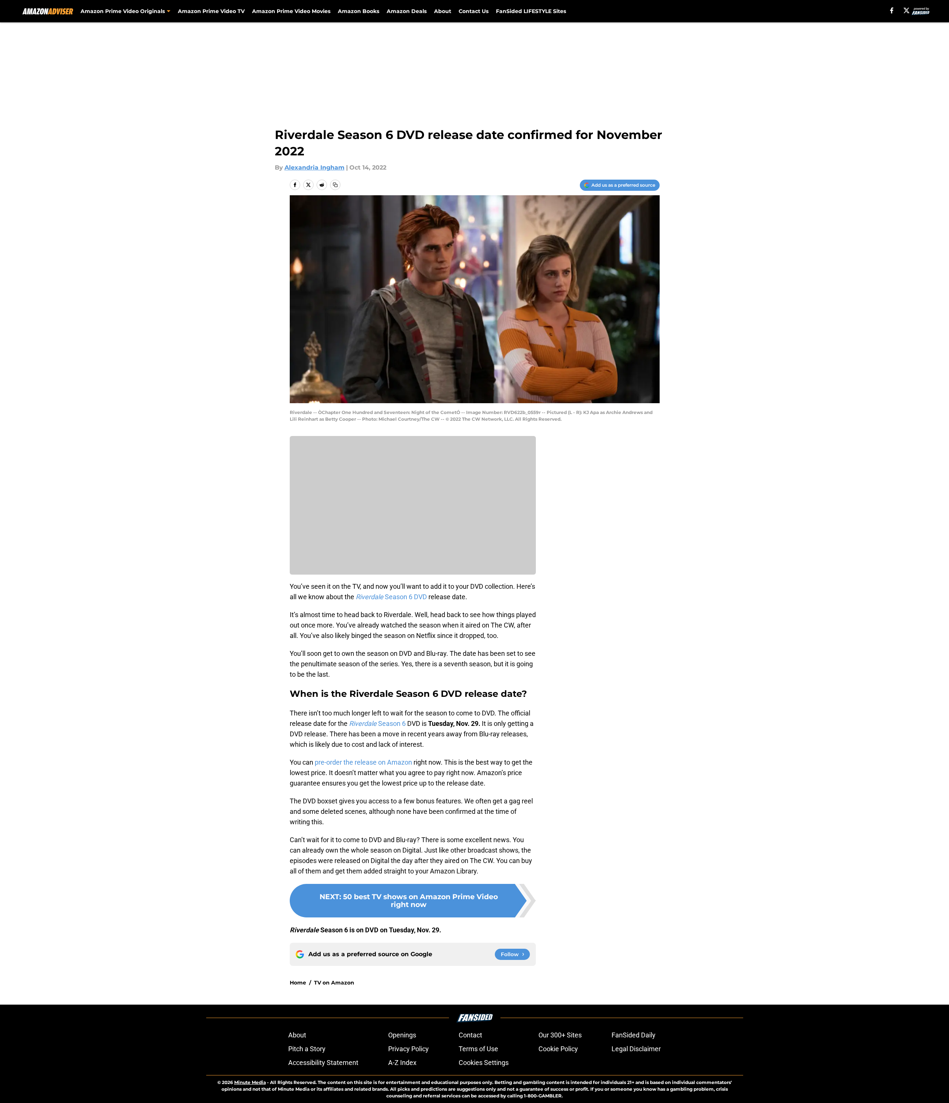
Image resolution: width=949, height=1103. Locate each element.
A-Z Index (402, 1062)
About (442, 11)
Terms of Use (478, 1049)
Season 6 (377, 723)
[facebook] (891, 10)
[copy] (335, 185)
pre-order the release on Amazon (363, 762)
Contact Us (473, 11)
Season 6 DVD (391, 597)
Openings (402, 1035)
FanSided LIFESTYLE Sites (531, 11)
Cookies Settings (484, 1062)
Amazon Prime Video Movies (291, 11)
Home (298, 982)
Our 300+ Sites (560, 1035)
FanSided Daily (634, 1035)
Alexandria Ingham (315, 167)
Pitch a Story (307, 1049)
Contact (470, 1035)
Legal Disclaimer (636, 1049)
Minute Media (250, 1082)
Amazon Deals (407, 11)
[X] (906, 10)
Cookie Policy (558, 1049)
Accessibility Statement (323, 1062)
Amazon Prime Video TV (211, 11)
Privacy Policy (408, 1049)
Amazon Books (358, 11)
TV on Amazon (334, 982)
